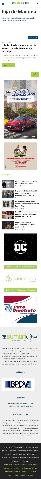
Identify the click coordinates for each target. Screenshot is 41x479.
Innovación (9, 472)
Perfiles (22, 475)
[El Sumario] (20, 3)
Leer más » (8, 65)
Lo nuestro (32, 472)
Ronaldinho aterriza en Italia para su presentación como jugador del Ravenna (26, 214)
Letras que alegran (20, 472)
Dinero (34, 468)
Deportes (27, 468)
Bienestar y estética (20, 465)
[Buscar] (35, 74)
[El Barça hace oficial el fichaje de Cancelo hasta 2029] (8, 184)
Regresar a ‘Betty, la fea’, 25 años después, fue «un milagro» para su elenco (26, 193)
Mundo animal (13, 475)
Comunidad (8, 468)
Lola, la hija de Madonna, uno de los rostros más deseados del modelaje (19, 48)
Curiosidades (18, 468)
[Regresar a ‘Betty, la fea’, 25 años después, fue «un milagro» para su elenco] (8, 194)
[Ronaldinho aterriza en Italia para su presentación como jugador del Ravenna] (8, 215)
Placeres (30, 475)
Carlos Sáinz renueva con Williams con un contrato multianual (25, 224)
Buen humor (33, 465)
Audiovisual (8, 465)
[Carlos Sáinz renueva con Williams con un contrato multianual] (8, 225)
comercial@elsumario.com (23, 406)
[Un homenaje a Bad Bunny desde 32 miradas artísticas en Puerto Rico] (8, 204)
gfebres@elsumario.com (24, 404)
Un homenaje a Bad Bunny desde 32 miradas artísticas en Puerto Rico (27, 203)
